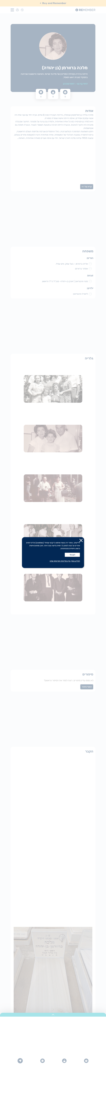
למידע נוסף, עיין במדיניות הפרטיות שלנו (65, 561)
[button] (81, 541)
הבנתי (72, 554)
